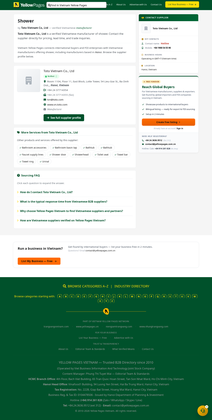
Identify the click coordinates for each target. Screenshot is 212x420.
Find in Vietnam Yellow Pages (69, 5)
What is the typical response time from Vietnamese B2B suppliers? (63, 201)
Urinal (45, 161)
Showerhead (82, 154)
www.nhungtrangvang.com (153, 326)
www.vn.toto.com (57, 104)
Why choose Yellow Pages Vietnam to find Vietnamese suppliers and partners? (71, 211)
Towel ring (28, 161)
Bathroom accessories (34, 147)
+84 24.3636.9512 (153, 140)
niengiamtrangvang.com (119, 326)
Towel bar (122, 154)
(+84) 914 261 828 (91, 400)
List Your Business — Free (180, 4)
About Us (121, 4)
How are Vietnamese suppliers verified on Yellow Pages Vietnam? (62, 220)
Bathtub (90, 147)
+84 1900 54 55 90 (162, 47)
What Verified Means (123, 349)
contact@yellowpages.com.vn (160, 144)
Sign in (180, 128)
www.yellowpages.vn (87, 326)
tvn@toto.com (55, 99)
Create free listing (166, 122)
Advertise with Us (138, 4)
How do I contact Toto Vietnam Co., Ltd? (46, 192)
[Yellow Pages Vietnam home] (29, 4)
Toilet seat (102, 154)
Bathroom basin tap (66, 147)
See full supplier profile (65, 118)
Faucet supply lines (32, 154)
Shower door (59, 154)
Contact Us (156, 4)
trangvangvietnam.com (56, 326)
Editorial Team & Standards (90, 349)
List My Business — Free (39, 261)
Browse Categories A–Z (101, 4)
